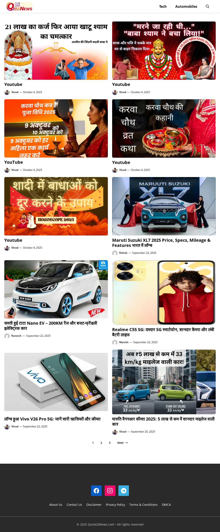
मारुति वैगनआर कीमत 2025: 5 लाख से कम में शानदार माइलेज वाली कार (163, 421)
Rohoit (123, 253)
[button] (208, 6)
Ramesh (16, 336)
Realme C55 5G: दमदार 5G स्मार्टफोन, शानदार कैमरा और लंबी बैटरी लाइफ (163, 332)
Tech (163, 6)
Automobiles (186, 6)
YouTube (13, 162)
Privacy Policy (115, 505)
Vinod (14, 92)
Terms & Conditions (143, 505)
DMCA (166, 505)
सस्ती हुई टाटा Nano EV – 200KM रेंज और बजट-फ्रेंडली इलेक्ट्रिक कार (50, 325)
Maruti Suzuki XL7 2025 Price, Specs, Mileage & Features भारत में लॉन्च (161, 242)
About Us (55, 505)
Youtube (13, 84)
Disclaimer (94, 505)
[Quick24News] (19, 6)
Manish (123, 342)
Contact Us (74, 505)
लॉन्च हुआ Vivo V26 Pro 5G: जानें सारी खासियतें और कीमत (52, 419)
